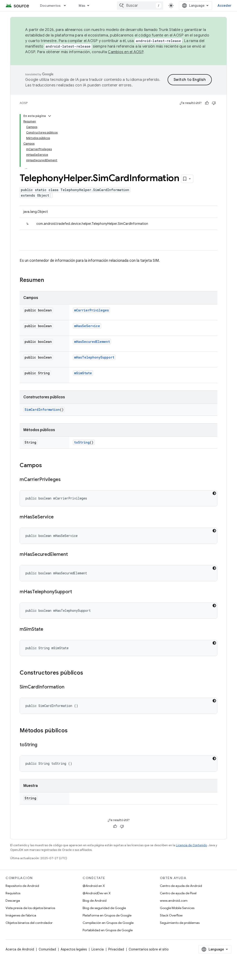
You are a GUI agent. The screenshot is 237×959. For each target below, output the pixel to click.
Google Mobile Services (177, 908)
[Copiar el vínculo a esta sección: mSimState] (48, 629)
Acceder (224, 5)
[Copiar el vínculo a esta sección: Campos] (46, 466)
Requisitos (13, 893)
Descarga (13, 900)
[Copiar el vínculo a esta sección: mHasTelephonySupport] (76, 592)
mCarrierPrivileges (91, 310)
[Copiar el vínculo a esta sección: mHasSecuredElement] (72, 554)
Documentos (50, 5)
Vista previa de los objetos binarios (30, 908)
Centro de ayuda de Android (181, 886)
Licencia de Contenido (191, 845)
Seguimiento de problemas (180, 923)
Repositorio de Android (22, 886)
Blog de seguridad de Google (104, 908)
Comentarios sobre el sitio (149, 949)
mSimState (83, 373)
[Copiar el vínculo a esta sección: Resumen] (48, 280)
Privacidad (116, 949)
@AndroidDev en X (97, 893)
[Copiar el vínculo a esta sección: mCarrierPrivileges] (65, 480)
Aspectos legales (74, 949)
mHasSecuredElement (92, 341)
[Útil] (206, 103)
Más (82, 5)
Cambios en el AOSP (125, 52)
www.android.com (173, 900)
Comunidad (47, 949)
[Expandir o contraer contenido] (49, 116)
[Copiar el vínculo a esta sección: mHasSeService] (58, 517)
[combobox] (140, 5)
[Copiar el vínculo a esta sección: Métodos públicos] (72, 731)
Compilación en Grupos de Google (108, 923)
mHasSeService (87, 326)
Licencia (97, 949)
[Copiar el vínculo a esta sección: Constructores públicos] (87, 673)
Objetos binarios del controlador (29, 923)
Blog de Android (94, 900)
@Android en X (94, 886)
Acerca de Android (20, 949)
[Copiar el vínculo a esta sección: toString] (42, 745)
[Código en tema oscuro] (214, 493)
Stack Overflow (171, 915)
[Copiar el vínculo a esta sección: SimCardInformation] (69, 687)
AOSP (24, 103)
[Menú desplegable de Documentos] (67, 5)
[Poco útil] (213, 103)
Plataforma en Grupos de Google (107, 915)
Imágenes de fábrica (21, 915)
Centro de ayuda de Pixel (178, 893)
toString (82, 442)
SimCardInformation (42, 409)
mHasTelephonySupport (94, 357)
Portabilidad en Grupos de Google (108, 930)
